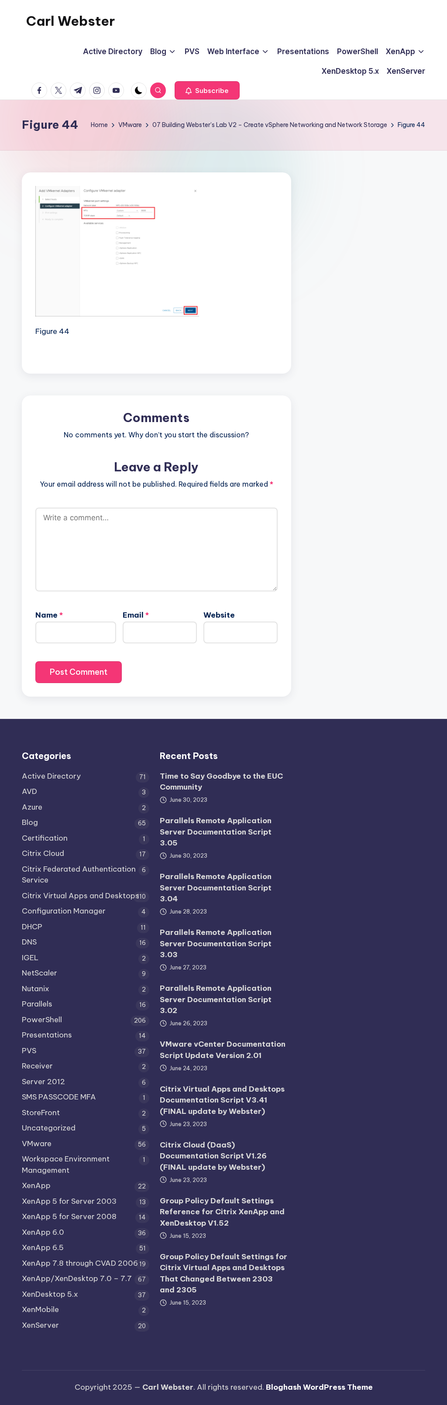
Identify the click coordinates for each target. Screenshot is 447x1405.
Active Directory (51, 776)
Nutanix (35, 988)
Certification (45, 838)
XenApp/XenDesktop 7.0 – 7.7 (77, 1278)
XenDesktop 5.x (50, 1294)
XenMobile (40, 1309)
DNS (29, 942)
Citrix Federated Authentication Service (79, 874)
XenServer (40, 1325)
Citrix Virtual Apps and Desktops (80, 895)
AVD (29, 791)
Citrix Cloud (43, 853)
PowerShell (42, 1019)
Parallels (37, 1004)
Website (219, 615)
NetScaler (39, 973)
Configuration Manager (64, 911)
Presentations (47, 1035)
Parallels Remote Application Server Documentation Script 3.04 (216, 887)
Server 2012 (43, 1081)
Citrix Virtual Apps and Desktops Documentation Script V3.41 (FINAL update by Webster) (222, 1100)
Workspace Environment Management (66, 1164)
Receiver (37, 1066)
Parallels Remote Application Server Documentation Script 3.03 (216, 943)
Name (49, 615)
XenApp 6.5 (43, 1247)
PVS (29, 1050)
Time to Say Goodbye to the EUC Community (221, 781)
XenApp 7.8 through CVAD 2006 (80, 1263)
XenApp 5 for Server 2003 (69, 1201)
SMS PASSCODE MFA (59, 1097)
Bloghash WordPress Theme (319, 1387)
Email (136, 615)
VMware (37, 1143)
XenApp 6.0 (43, 1232)
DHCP (32, 926)
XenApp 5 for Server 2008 (69, 1216)
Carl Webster (70, 21)
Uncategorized (49, 1128)
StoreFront (41, 1112)
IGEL (30, 957)
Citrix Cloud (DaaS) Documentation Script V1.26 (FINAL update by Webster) (213, 1156)
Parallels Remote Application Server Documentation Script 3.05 (216, 832)
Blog (30, 822)
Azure (32, 807)
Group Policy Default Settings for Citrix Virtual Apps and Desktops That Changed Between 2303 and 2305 (223, 1273)
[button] (207, 90)
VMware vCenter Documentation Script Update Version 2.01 (222, 1049)
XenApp (36, 1185)
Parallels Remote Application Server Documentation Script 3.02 (216, 999)
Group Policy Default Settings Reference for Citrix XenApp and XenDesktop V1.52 (222, 1212)
